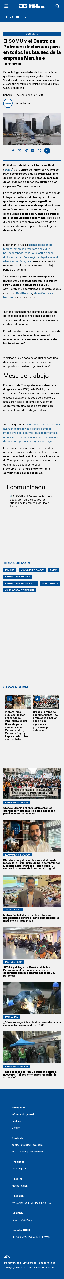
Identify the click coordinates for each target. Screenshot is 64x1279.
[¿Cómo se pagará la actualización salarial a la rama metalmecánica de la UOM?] (32, 998)
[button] (13, 151)
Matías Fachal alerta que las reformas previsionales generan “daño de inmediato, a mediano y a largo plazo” (31, 918)
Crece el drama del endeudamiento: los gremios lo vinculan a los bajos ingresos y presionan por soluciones (45, 721)
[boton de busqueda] (57, 6)
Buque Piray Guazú (32, 570)
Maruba (9, 570)
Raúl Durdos (50, 583)
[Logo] (32, 7)
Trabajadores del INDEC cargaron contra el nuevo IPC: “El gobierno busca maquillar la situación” (30, 1074)
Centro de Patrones (17, 576)
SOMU (8, 169)
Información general (23, 1114)
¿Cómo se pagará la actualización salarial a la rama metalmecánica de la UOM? (32, 1024)
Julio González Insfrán (19, 590)
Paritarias (17, 1121)
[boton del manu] (6, 6)
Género (16, 1127)
